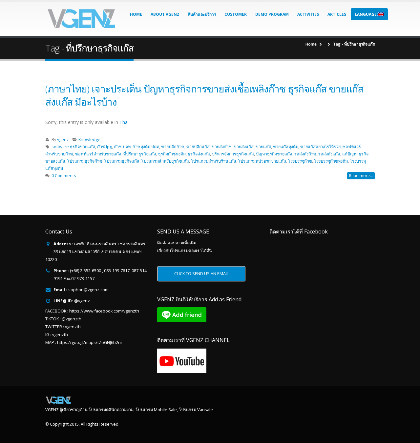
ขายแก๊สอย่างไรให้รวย (320, 147)
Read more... (361, 175)
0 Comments (64, 175)
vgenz (63, 139)
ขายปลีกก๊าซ (172, 147)
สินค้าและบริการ (202, 14)
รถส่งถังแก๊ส (329, 154)
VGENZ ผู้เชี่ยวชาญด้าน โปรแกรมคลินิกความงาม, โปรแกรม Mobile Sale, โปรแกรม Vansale (129, 410)
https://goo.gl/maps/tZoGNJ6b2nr (89, 342)
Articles (336, 14)
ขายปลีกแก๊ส (198, 147)
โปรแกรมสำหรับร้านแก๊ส (213, 161)
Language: (366, 14)
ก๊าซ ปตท (122, 147)
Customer (235, 14)
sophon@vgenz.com (88, 289)
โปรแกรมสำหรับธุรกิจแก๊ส (165, 161)
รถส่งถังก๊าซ (305, 154)
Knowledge (89, 139)
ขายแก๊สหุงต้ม (285, 147)
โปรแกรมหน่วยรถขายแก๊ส (262, 161)
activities (308, 14)
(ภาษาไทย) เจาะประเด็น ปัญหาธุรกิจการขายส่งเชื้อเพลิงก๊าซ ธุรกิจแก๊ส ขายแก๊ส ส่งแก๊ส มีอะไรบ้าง (204, 95)
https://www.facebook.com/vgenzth (104, 311)
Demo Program (272, 14)
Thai (124, 122)
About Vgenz (165, 14)
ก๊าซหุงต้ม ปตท (146, 147)
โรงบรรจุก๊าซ (300, 161)
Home (136, 14)
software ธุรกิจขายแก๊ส (73, 147)
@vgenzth (71, 319)
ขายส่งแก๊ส (244, 147)
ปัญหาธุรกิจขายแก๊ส (274, 154)
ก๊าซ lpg (104, 147)
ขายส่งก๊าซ (222, 147)
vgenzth (73, 327)
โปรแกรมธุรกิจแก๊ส (121, 161)
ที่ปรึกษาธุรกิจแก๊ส (139, 154)
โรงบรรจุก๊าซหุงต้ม (331, 161)
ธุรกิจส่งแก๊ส (199, 154)
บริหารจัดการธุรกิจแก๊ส (233, 154)
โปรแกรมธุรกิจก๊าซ (84, 161)
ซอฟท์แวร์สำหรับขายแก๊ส (98, 154)
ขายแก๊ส (263, 147)
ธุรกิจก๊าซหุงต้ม (172, 154)
